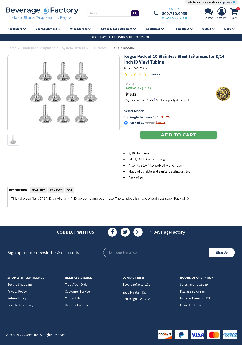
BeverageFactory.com (138, 284)
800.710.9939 (198, 284)
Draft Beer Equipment (39, 48)
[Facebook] (112, 232)
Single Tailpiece (149, 117)
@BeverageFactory (167, 232)
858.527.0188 (195, 291)
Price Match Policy (20, 305)
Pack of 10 (147, 122)
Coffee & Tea (116, 29)
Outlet (206, 29)
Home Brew (181, 29)
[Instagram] (138, 232)
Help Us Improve (77, 305)
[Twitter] (125, 232)
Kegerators (15, 29)
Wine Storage (79, 29)
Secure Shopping (19, 284)
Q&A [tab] (69, 189)
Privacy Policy (17, 291)
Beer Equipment (46, 29)
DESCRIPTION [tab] (18, 189)
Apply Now (226, 2)
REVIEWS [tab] (56, 189)
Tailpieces (99, 48)
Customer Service (77, 291)
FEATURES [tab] (38, 189)
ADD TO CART (178, 135)
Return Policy (16, 298)
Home (11, 48)
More (227, 29)
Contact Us (73, 298)
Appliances (153, 29)
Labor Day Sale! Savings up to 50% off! (121, 37)
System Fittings (73, 48)
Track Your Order (77, 284)
